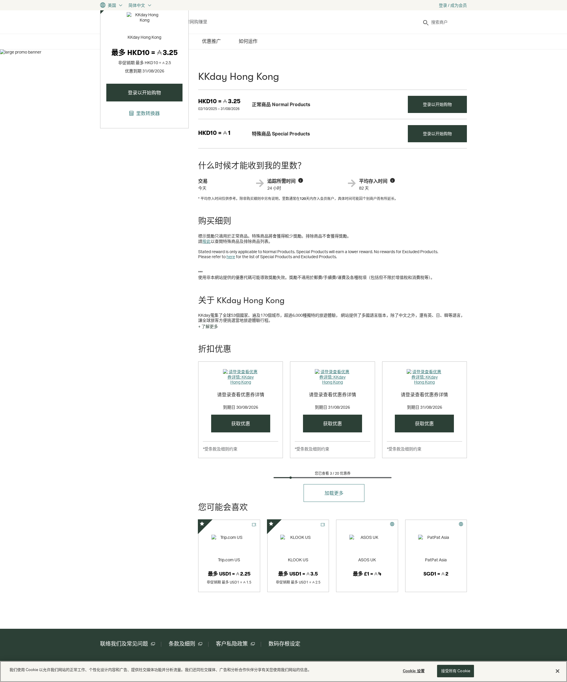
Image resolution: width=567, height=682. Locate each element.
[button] (208, 326)
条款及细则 (182, 644)
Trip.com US (229, 559)
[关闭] (557, 671)
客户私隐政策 (232, 644)
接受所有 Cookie (455, 670)
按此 (206, 241)
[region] (283, 671)
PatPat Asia (436, 559)
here (231, 256)
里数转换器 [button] (147, 113)
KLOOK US (298, 559)
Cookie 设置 (414, 670)
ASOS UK (367, 559)
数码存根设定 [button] (284, 644)
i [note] (300, 180)
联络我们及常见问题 (124, 644)
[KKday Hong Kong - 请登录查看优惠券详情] (240, 378)
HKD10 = (219, 101)
